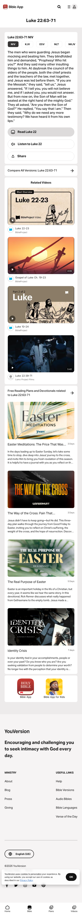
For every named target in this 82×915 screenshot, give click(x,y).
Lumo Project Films (24, 379)
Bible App (25, 696)
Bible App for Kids (54, 696)
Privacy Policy (26, 880)
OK (71, 876)
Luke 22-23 (25, 228)
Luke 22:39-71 (27, 375)
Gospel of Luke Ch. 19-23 (33, 277)
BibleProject (21, 232)
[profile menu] (71, 7)
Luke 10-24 (25, 326)
